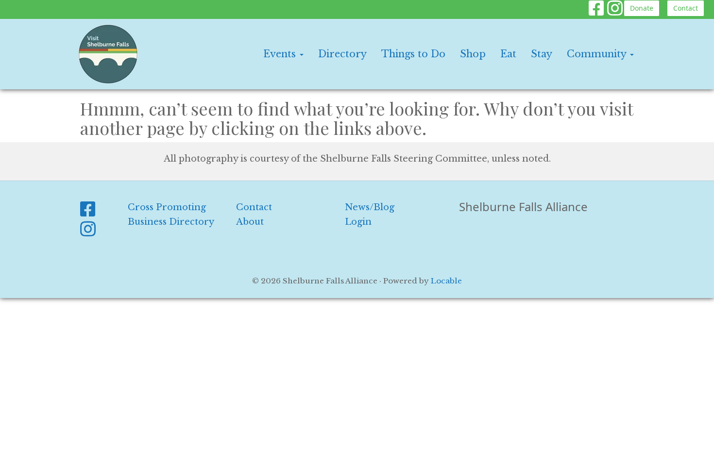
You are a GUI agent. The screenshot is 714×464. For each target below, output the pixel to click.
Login (358, 221)
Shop (473, 54)
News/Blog (369, 207)
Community (598, 54)
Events (281, 54)
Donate (641, 8)
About (250, 221)
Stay (541, 54)
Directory (342, 54)
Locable (446, 280)
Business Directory (171, 221)
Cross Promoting (167, 207)
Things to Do (413, 54)
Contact (685, 8)
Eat (508, 54)
